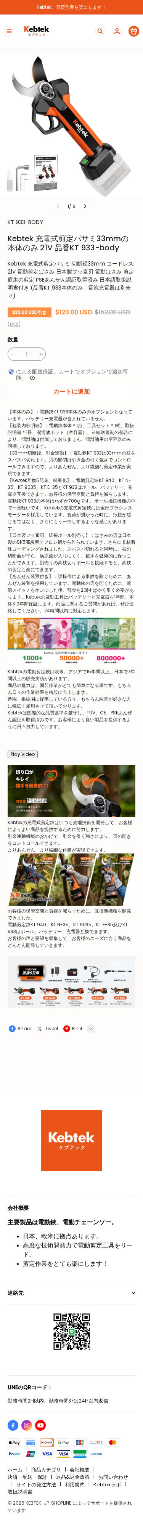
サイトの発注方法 (36, 1484)
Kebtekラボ (107, 1484)
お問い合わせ (113, 1477)
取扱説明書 (20, 1491)
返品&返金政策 (73, 1477)
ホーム (15, 1469)
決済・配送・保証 (27, 1477)
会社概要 (80, 1469)
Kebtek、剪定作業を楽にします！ (71, 7)
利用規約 (75, 1484)
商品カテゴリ (46, 1469)
